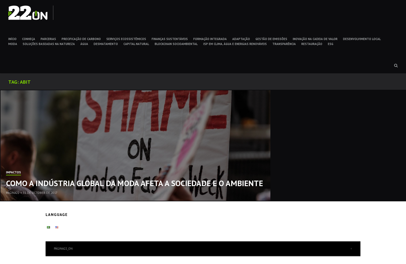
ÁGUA (84, 44)
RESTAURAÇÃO (311, 44)
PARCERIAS (48, 39)
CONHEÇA (28, 39)
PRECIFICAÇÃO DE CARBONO (81, 39)
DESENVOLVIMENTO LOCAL (362, 39)
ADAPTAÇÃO (241, 39)
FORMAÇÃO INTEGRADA (210, 39)
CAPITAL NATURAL (136, 44)
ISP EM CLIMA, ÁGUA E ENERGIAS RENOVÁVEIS (235, 44)
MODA (12, 44)
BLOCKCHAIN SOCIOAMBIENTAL (176, 44)
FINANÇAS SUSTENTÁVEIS (170, 39)
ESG (330, 44)
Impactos (13, 172)
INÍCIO (12, 39)
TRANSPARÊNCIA (284, 44)
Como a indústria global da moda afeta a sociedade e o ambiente (134, 183)
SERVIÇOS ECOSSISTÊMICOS (126, 39)
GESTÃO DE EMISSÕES (271, 39)
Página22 (12, 193)
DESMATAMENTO (106, 44)
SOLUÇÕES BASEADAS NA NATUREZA (49, 44)
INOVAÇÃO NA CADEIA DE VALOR (315, 39)
